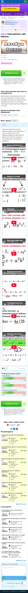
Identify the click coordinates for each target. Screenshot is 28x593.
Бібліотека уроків (12, 17)
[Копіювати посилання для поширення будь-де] (11, 429)
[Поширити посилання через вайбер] (17, 429)
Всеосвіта (3, 17)
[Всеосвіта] (2, 1)
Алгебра (21, 17)
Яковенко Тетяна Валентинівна (11, 23)
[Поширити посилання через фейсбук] (14, 429)
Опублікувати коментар (14, 578)
